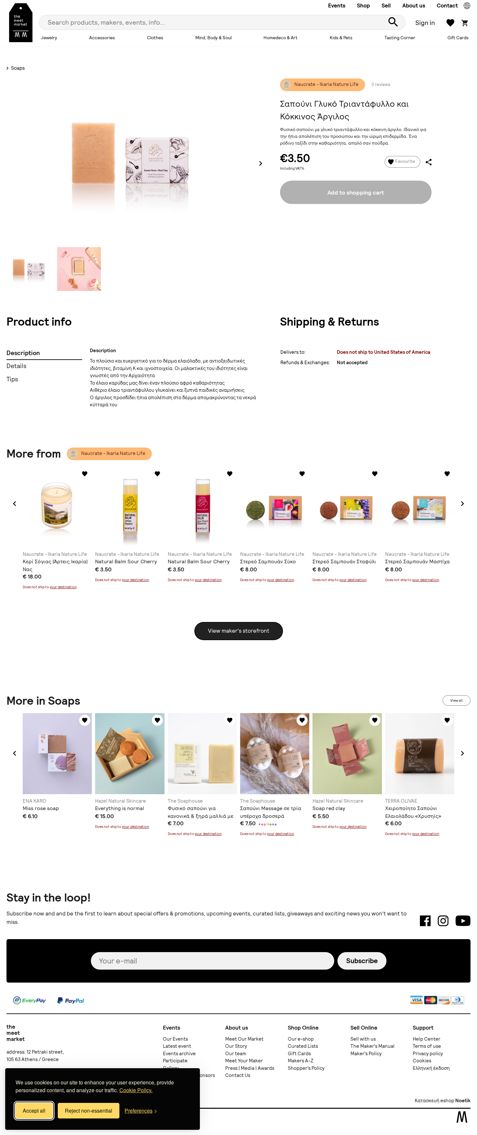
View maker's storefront (238, 630)
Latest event (177, 1046)
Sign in (425, 22)
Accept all (34, 1110)
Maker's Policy (366, 1053)
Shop (363, 5)
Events (336, 5)
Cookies (422, 1060)
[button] (14, 503)
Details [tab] (16, 366)
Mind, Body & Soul (213, 38)
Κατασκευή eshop (434, 1100)
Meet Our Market (244, 1039)
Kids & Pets (341, 38)
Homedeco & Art (280, 38)
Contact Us (237, 1075)
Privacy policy (428, 1053)
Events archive (179, 1053)
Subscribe (362, 960)
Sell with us (363, 1039)
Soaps (17, 68)
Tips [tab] (12, 379)
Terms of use (427, 1046)
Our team (235, 1053)
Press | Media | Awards (249, 1068)
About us (413, 5)
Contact (447, 5)
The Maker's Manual (372, 1046)
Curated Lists (303, 1046)
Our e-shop (301, 1039)
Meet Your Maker (244, 1060)
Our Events (175, 1039)
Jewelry (49, 38)
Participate (175, 1060)
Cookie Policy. (136, 1090)
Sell (386, 5)
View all (456, 700)
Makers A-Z (300, 1060)
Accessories (102, 38)
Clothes (155, 38)
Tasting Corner (400, 38)
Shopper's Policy (306, 1068)
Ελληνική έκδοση (431, 1068)
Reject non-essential (88, 1110)
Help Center (426, 1039)
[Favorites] (84, 473)
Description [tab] (23, 353)
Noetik (463, 1100)
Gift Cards (458, 38)
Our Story (236, 1046)
